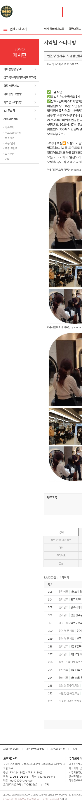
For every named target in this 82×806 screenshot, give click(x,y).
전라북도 (61, 555)
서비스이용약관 (11, 749)
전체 (61, 532)
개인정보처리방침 (35, 749)
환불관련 (9, 138)
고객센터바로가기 (12, 784)
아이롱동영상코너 (13, 69)
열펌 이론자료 (11, 85)
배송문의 (9, 127)
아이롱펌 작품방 (12, 94)
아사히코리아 (54, 64)
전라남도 (63, 591)
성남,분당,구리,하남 (69, 685)
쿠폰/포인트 (11, 148)
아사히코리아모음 (54, 28)
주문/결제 (10, 143)
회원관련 (9, 153)
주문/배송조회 (58, 749)
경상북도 (63, 677)
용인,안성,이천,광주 (61, 539)
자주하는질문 (10, 119)
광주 (61, 661)
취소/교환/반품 (13, 132)
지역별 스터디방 (12, 102)
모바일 (63, 799)
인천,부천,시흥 (66, 630)
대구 (61, 622)
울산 (61, 563)
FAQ (74, 749)
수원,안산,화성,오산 (69, 693)
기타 (7, 159)
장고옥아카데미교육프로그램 (19, 77)
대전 (61, 547)
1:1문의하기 (10, 110)
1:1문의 (45, 784)
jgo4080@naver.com (21, 780)
